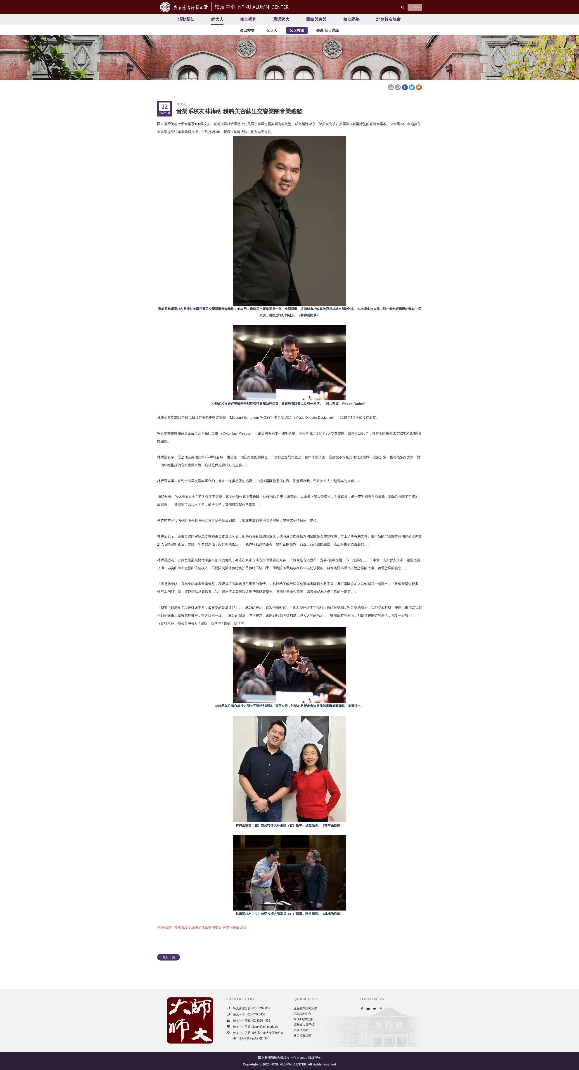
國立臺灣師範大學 (305, 1008)
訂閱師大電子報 (304, 1024)
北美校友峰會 (388, 19)
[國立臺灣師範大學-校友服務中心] (250, 6)
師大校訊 (297, 30)
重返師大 (281, 19)
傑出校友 (247, 30)
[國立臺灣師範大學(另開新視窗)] (182, 7)
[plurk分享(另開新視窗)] (419, 87)
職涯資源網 (301, 1030)
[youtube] (368, 1009)
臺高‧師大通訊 (327, 30)
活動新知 (186, 19)
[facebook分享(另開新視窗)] (405, 87)
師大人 (217, 19)
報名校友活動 (302, 1035)
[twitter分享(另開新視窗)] (412, 87)
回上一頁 (168, 957)
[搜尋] (403, 7)
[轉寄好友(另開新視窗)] (391, 87)
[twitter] (374, 1009)
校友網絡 (351, 19)
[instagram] (381, 1009)
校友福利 (248, 19)
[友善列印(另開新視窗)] (398, 87)
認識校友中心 (302, 1013)
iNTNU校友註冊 (304, 1019)
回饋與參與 (316, 19)
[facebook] (362, 1009)
